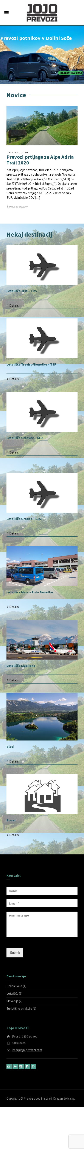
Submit (15, 952)
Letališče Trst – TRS (21, 291)
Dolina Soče (14, 986)
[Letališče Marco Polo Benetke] (42, 566)
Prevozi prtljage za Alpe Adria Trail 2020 (40, 160)
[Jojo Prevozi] (42, 12)
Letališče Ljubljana (20, 665)
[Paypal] (27, 1066)
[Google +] (15, 1066)
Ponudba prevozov (18, 206)
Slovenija (12, 1001)
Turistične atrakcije (19, 1008)
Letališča (12, 993)
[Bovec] (42, 794)
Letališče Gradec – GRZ (24, 519)
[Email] (9, 1066)
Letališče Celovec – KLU (24, 438)
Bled (10, 746)
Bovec (11, 820)
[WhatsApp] (33, 1066)
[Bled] (42, 716)
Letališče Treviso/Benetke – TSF (31, 364)
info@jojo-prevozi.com (27, 1050)
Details (14, 305)
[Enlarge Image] (42, 126)
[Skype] (21, 1066)
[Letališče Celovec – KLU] (42, 412)
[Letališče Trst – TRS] (42, 265)
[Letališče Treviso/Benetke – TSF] (42, 338)
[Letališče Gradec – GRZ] (42, 493)
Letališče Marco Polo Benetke (29, 592)
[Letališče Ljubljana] (42, 640)
